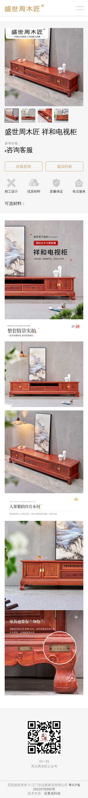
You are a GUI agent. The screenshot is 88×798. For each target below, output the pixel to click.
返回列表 (64, 167)
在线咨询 (23, 167)
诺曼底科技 (52, 793)
